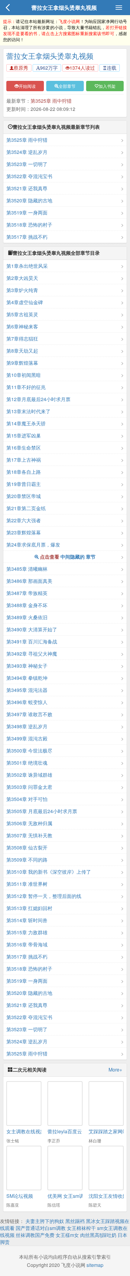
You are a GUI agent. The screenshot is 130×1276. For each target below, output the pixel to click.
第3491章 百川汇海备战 (31, 641)
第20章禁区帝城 (23, 496)
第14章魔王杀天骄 (26, 423)
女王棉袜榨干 (81, 1227)
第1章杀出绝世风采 (27, 265)
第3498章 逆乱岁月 (26, 726)
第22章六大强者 (23, 520)
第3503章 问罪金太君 (29, 786)
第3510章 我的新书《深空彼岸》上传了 (48, 871)
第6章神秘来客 (22, 326)
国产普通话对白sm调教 (41, 1227)
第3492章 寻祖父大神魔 (31, 653)
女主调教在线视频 (25, 1131)
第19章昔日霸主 (23, 483)
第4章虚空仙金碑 (24, 302)
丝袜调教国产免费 (35, 1234)
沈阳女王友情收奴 (108, 1195)
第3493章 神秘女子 (26, 665)
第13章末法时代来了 (28, 411)
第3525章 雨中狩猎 (51, 100)
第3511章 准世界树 (26, 883)
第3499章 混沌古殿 (26, 738)
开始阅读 (27, 86)
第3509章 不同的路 (26, 859)
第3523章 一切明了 (26, 164)
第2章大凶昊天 (22, 277)
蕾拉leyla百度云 (64, 1131)
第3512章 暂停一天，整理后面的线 (43, 895)
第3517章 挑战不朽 (26, 236)
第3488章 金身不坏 (26, 605)
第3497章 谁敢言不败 (29, 714)
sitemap (94, 1264)
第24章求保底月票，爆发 (33, 544)
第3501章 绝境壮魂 (26, 762)
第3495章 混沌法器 (26, 689)
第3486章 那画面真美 (29, 580)
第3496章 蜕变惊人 (26, 702)
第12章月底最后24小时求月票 (38, 399)
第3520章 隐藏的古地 (29, 200)
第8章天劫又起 (22, 350)
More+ (115, 1069)
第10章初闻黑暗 (23, 374)
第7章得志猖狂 (22, 338)
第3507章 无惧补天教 (29, 835)
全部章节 (67, 86)
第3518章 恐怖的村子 (29, 224)
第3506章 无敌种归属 (29, 823)
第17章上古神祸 (23, 459)
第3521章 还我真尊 (26, 188)
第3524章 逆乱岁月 (26, 151)
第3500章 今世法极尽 (29, 750)
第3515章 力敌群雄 (26, 932)
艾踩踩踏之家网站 (108, 1131)
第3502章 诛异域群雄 (29, 774)
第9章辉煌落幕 (22, 362)
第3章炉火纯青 (22, 290)
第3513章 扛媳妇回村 (29, 908)
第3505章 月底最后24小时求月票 (41, 811)
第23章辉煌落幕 (23, 532)
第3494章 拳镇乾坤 (26, 677)
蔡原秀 (21, 67)
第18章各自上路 (23, 471)
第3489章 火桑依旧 (26, 617)
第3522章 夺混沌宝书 (29, 176)
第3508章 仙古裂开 (26, 847)
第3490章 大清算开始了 (31, 629)
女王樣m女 (67, 1234)
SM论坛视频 (19, 1195)
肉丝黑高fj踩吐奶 (98, 1234)
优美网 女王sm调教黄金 (73, 1195)
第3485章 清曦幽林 (26, 568)
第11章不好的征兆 (26, 387)
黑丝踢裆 (75, 1221)
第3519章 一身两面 (26, 212)
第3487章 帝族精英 (26, 593)
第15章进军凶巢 (23, 435)
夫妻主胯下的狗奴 (44, 1221)
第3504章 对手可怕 (26, 799)
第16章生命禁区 (23, 447)
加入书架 (107, 86)
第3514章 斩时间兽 (26, 920)
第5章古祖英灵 (22, 314)
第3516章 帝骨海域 (26, 944)
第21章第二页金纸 (26, 508)
